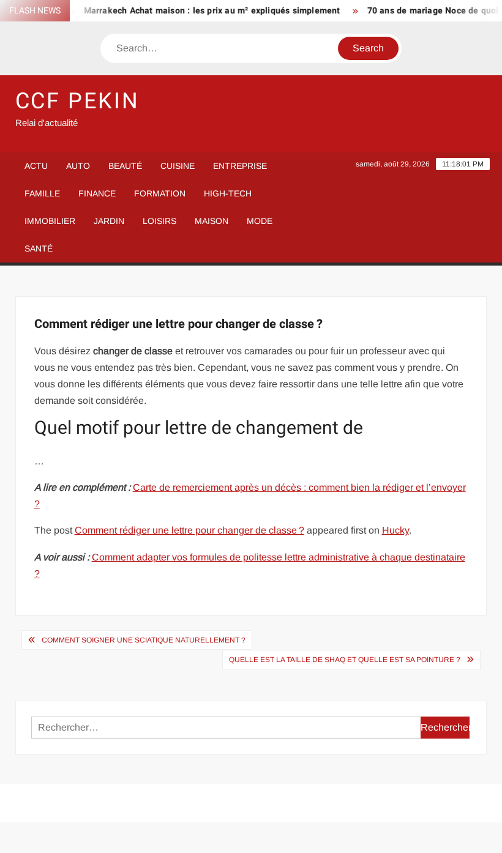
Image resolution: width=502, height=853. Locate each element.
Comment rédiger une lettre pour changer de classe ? (189, 530)
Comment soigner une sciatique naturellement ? (143, 640)
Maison (211, 221)
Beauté (125, 166)
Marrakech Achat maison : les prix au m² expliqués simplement (205, 10)
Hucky (395, 530)
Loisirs (159, 221)
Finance (97, 193)
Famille (42, 193)
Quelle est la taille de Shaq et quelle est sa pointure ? (344, 659)
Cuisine (177, 166)
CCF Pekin (77, 101)
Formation (159, 193)
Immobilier (49, 221)
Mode (259, 221)
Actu (36, 166)
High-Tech (228, 193)
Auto (78, 166)
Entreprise (240, 166)
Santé (38, 248)
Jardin (109, 221)
